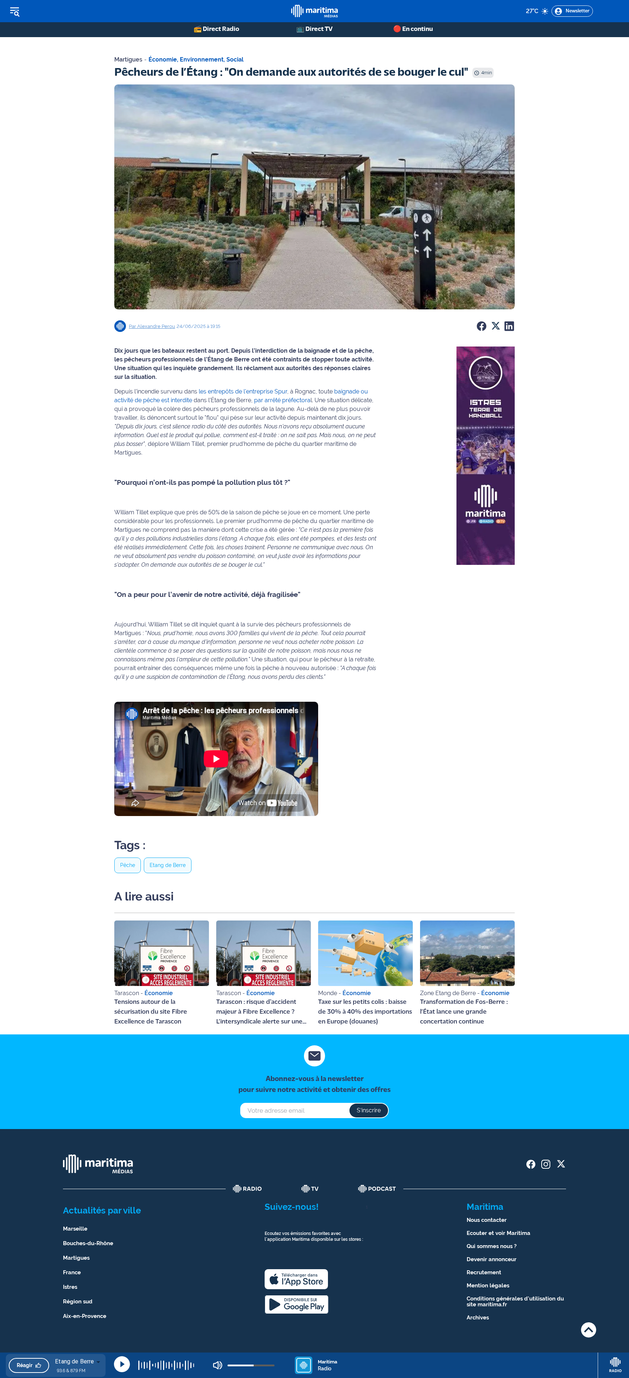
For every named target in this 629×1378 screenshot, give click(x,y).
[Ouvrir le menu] (51, 11)
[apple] (296, 1279)
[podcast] (377, 1188)
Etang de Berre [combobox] (74, 1361)
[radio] (247, 1188)
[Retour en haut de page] (588, 1329)
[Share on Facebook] (481, 326)
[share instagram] (546, 1164)
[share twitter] (560, 1164)
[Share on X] (495, 326)
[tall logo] (314, 11)
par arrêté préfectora (282, 400)
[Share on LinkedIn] (509, 326)
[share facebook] (531, 1164)
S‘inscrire (369, 1110)
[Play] (122, 1364)
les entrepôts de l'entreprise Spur (242, 391)
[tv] (310, 1188)
